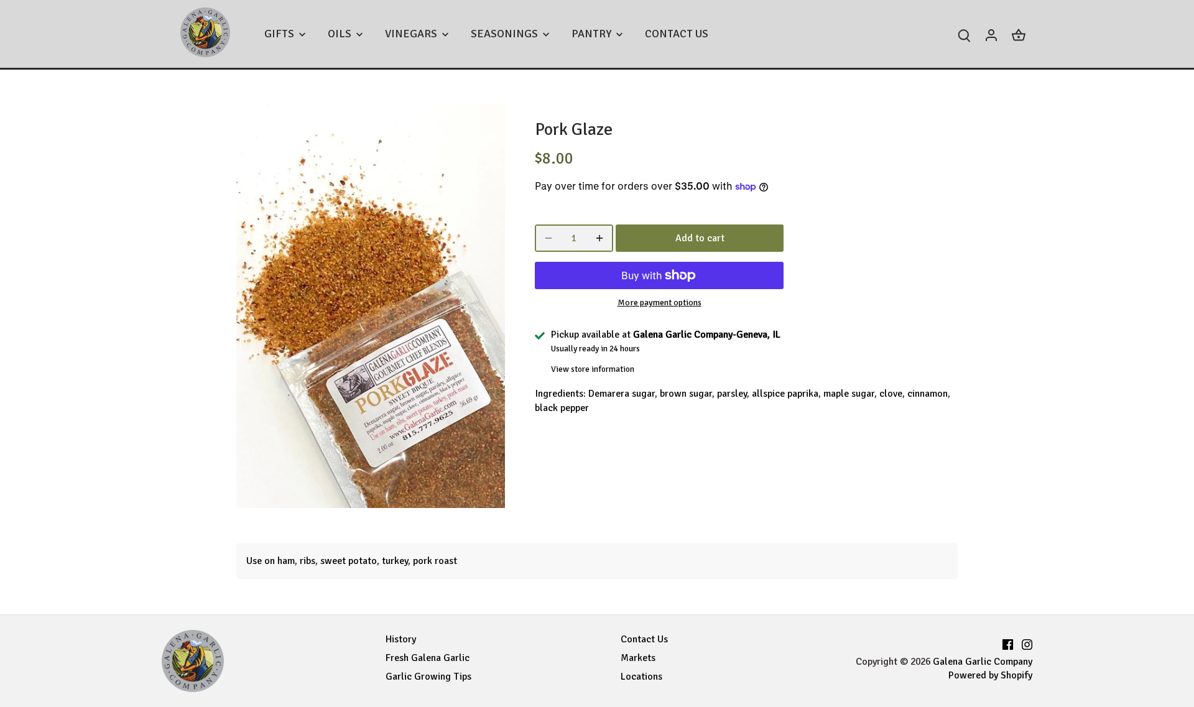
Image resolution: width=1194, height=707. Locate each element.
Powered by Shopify (990, 675)
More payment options (659, 302)
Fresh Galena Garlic (428, 658)
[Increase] (599, 238)
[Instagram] (1027, 642)
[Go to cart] (1018, 34)
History (401, 639)
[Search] (964, 34)
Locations (641, 676)
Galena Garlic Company (982, 661)
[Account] (991, 34)
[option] (370, 305)
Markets (638, 658)
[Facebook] (1007, 642)
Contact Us (644, 639)
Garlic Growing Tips (428, 676)
